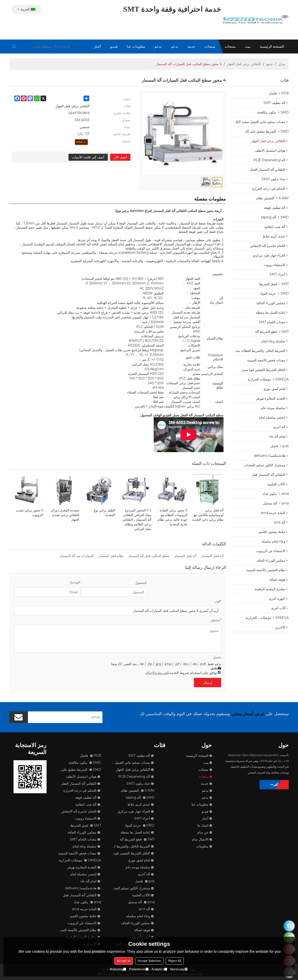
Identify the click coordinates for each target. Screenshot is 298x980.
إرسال (207, 682)
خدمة (191, 46)
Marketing (116, 969)
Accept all (123, 961)
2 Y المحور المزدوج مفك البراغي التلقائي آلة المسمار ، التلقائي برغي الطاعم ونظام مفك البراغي (136, 519)
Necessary (177, 969)
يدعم (174, 46)
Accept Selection (149, 961)
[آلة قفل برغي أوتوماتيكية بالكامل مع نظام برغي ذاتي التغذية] (208, 490)
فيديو (114, 46)
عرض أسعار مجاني (247, 713)
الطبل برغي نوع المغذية (104, 512)
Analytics (158, 969)
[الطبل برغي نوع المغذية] (99, 490)
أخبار (97, 46)
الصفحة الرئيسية (272, 46)
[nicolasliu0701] (289, 926)
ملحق (214, 668)
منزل (281, 64)
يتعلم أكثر (279, 785)
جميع (269, 64)
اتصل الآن (120, 157)
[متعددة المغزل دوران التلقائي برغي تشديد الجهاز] (63, 490)
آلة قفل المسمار (212, 556)
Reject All (174, 961)
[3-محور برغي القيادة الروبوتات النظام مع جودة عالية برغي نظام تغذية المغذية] (171, 490)
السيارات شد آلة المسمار (77, 556)
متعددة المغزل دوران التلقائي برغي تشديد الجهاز (65, 515)
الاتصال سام (200, 839)
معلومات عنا (136, 46)
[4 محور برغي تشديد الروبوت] (27, 490)
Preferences (137, 969)
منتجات (230, 46)
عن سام (202, 832)
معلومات (202, 846)
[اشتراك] (18, 717)
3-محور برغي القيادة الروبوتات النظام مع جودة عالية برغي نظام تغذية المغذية (172, 517)
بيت (248, 46)
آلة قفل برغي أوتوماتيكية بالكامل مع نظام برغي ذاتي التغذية (208, 515)
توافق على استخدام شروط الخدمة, (181, 673)
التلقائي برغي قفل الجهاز (244, 64)
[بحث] (14, 46)
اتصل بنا (202, 825)
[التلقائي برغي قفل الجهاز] (81, 142)
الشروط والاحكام (157, 673)
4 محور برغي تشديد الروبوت (29, 512)
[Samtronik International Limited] (256, 20)
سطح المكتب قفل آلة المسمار (148, 556)
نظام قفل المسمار (110, 556)
